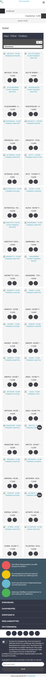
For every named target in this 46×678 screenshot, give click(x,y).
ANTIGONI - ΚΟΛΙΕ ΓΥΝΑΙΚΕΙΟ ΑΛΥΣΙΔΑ (12, 411)
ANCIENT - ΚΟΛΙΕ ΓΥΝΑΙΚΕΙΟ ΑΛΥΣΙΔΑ (12, 343)
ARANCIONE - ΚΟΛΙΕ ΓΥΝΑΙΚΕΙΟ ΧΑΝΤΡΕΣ (12, 445)
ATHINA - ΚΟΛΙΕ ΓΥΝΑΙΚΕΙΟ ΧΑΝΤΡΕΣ (12, 546)
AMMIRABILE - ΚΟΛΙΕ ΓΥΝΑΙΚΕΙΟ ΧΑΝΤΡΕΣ (34, 242)
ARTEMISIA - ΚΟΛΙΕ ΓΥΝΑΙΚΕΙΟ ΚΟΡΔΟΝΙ (34, 478)
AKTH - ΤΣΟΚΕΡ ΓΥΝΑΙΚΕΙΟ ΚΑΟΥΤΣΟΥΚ (34, 174)
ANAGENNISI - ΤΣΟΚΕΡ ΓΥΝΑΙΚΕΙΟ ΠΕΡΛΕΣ (34, 275)
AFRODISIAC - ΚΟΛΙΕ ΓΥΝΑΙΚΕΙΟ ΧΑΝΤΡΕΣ (12, 140)
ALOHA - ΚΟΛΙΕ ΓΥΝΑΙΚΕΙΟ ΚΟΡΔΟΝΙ (34, 208)
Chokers (22, 36)
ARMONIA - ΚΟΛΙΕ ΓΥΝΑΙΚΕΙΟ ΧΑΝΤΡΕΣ (12, 478)
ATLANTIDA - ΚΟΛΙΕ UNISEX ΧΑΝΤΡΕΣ (34, 546)
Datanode (31, 676)
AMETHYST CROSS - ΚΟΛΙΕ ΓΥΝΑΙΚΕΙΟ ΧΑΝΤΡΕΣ (12, 242)
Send (23, 669)
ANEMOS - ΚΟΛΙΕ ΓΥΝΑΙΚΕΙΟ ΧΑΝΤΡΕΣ (12, 377)
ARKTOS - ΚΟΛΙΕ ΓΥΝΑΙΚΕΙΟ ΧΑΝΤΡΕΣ (34, 445)
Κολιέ (26, 21)
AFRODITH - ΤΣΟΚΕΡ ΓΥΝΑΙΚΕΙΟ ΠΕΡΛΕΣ (34, 140)
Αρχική (20, 21)
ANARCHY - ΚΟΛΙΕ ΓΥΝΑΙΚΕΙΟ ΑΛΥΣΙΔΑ (12, 309)
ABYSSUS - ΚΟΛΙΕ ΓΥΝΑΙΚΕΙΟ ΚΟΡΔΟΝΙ (12, 73)
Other (13, 36)
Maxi (6, 36)
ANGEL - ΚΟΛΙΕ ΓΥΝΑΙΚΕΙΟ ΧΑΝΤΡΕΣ (34, 377)
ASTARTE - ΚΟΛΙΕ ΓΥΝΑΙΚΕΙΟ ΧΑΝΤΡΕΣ (34, 512)
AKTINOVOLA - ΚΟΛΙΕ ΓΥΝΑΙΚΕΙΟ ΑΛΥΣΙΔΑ (12, 208)
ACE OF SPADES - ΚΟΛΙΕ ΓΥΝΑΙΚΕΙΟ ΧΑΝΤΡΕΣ (34, 73)
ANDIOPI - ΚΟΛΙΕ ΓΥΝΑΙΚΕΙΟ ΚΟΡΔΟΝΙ (34, 343)
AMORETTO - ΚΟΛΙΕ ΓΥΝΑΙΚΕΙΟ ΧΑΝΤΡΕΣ (12, 275)
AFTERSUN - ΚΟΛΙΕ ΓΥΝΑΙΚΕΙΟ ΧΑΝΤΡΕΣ (12, 174)
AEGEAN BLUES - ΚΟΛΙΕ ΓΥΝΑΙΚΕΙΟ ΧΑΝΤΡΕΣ (34, 106)
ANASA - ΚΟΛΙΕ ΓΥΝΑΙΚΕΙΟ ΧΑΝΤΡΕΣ (34, 309)
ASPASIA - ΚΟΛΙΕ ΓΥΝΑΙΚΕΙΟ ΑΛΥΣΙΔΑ (12, 512)
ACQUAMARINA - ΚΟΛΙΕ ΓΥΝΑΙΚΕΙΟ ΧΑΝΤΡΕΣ (12, 106)
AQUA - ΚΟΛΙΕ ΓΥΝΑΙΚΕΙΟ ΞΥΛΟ (34, 411)
